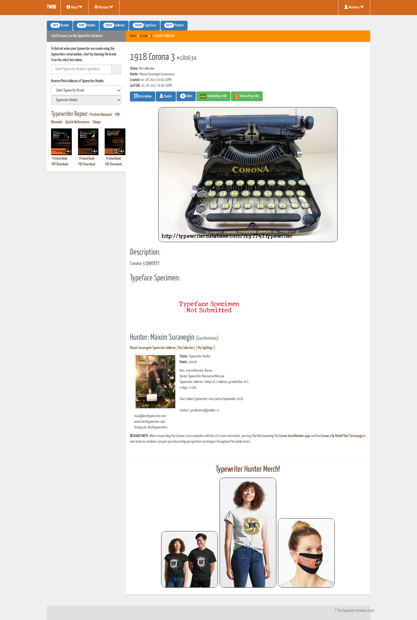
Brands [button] (60, 26)
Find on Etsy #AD (249, 96)
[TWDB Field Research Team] (306, 553)
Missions (103, 7)
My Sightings (205, 348)
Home (133, 36)
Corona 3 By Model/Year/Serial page (342, 436)
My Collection (185, 348)
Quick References (78, 122)
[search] (86, 90)
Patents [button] (175, 26)
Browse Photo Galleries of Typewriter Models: (77, 81)
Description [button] (144, 96)
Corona (144, 36)
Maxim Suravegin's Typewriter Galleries (153, 348)
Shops (96, 122)
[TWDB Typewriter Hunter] (189, 559)
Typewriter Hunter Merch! (248, 469)
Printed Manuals (101, 115)
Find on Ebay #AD (217, 96)
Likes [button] (187, 96)
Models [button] (87, 26)
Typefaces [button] (145, 26)
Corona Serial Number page (295, 436)
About (74, 7)
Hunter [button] (167, 96)
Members (354, 7)
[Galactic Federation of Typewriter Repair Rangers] (248, 533)
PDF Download (60, 164)
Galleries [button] (115, 26)
